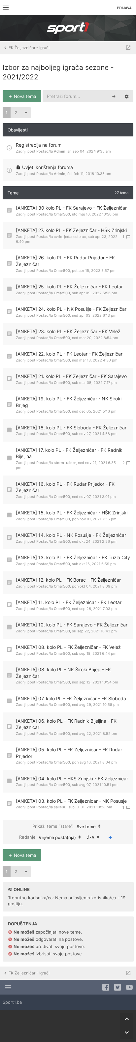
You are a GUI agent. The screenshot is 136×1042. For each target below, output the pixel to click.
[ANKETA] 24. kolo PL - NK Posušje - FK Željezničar (71, 309)
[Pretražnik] (113, 96)
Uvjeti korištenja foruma (47, 167)
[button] (26, 112)
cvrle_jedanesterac (70, 236)
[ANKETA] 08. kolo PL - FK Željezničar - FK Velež (68, 647)
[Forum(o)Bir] (128, 47)
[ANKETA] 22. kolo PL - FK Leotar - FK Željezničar (69, 354)
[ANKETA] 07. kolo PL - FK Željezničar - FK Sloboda (71, 698)
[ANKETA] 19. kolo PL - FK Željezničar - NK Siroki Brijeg (68, 402)
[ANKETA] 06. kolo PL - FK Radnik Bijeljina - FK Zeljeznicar (66, 724)
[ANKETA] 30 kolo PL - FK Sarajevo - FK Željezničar (71, 208)
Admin (59, 151)
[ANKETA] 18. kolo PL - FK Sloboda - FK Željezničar (71, 427)
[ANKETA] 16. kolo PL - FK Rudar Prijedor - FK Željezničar (65, 487)
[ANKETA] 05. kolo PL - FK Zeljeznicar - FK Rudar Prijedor (69, 753)
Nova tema (24, 96)
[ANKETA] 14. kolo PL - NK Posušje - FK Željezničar (71, 535)
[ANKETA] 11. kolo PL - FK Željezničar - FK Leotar (68, 602)
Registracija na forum (38, 145)
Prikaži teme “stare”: (64, 826)
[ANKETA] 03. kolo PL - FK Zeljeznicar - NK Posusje (71, 801)
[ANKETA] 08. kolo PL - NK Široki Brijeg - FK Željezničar (63, 673)
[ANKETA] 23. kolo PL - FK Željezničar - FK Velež (68, 331)
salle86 (60, 807)
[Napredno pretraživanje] (126, 96)
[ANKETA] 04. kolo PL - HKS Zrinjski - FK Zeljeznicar (72, 778)
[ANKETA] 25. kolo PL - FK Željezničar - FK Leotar (69, 286)
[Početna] (68, 28)
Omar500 (62, 214)
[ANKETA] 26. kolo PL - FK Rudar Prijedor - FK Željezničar (65, 261)
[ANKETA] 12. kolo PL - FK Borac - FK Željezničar (68, 580)
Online (22, 889)
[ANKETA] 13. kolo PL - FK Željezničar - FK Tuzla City (73, 557)
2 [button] (16, 112)
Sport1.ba (12, 1002)
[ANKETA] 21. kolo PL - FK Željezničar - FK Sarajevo (71, 376)
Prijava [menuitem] (124, 7)
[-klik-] (110, 837)
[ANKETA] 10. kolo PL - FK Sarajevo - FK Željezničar (71, 624)
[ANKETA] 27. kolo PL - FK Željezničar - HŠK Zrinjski (71, 230)
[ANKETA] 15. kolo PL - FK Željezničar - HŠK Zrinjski (71, 512)
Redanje (47, 837)
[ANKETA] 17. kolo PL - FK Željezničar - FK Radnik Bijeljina (69, 453)
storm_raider (65, 462)
